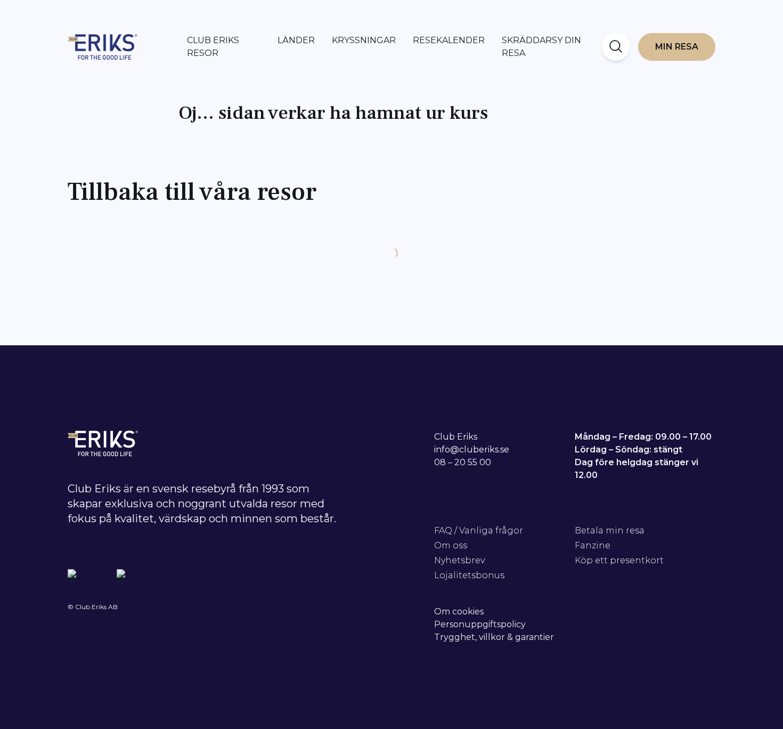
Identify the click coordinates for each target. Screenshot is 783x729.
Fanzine (592, 545)
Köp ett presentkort (619, 560)
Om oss (450, 545)
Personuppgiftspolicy (480, 624)
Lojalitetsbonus (469, 575)
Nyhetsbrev (459, 560)
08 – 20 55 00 (462, 462)
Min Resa (676, 47)
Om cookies (459, 611)
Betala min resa (610, 530)
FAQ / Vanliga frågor (478, 530)
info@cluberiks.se (471, 449)
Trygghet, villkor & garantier (494, 637)
